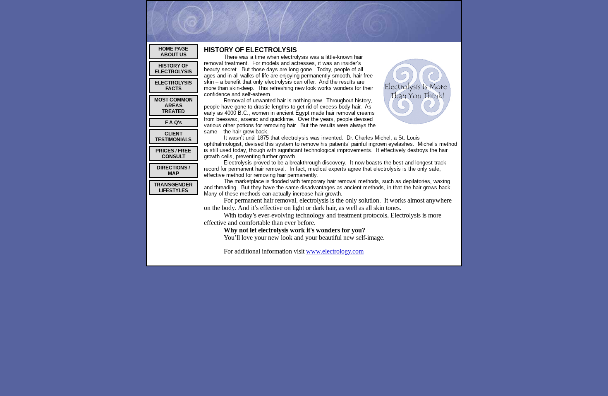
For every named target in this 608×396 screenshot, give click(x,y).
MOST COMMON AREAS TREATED (173, 105)
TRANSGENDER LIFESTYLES (173, 187)
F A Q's (173, 123)
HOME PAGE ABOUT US (173, 52)
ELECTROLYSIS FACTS (173, 86)
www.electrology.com (335, 251)
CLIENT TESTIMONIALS (173, 136)
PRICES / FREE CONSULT (173, 153)
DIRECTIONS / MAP (173, 170)
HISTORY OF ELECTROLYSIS (173, 69)
